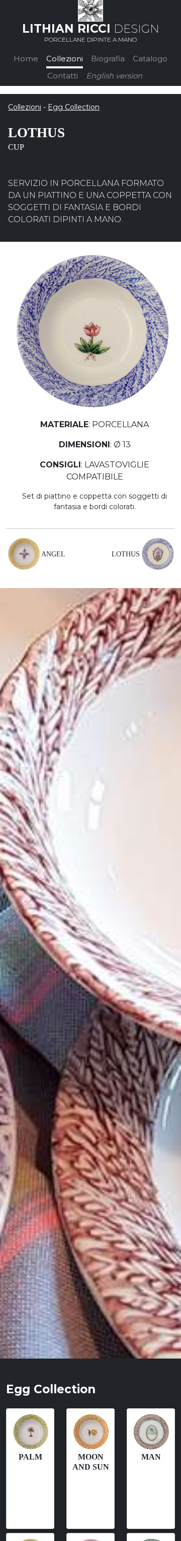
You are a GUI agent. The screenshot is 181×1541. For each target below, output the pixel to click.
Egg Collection (74, 107)
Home (26, 58)
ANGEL (53, 554)
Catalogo (150, 58)
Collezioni (64, 58)
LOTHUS (126, 554)
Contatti (62, 75)
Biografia (108, 58)
